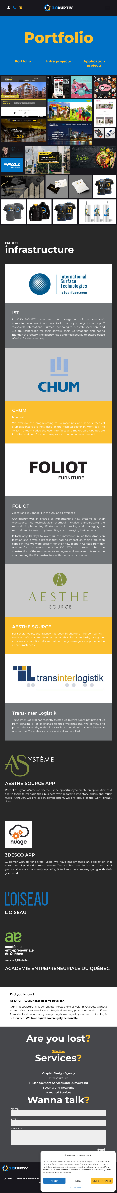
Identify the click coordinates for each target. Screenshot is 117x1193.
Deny (78, 1180)
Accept (54, 1180)
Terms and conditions (27, 1178)
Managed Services (58, 1092)
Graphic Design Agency (58, 1073)
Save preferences (101, 1180)
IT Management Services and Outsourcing (58, 1083)
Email (14, 1118)
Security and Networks (58, 1087)
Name (15, 1109)
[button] (107, 8)
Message (16, 1128)
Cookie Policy (76, 1187)
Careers (8, 1178)
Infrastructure (58, 1078)
